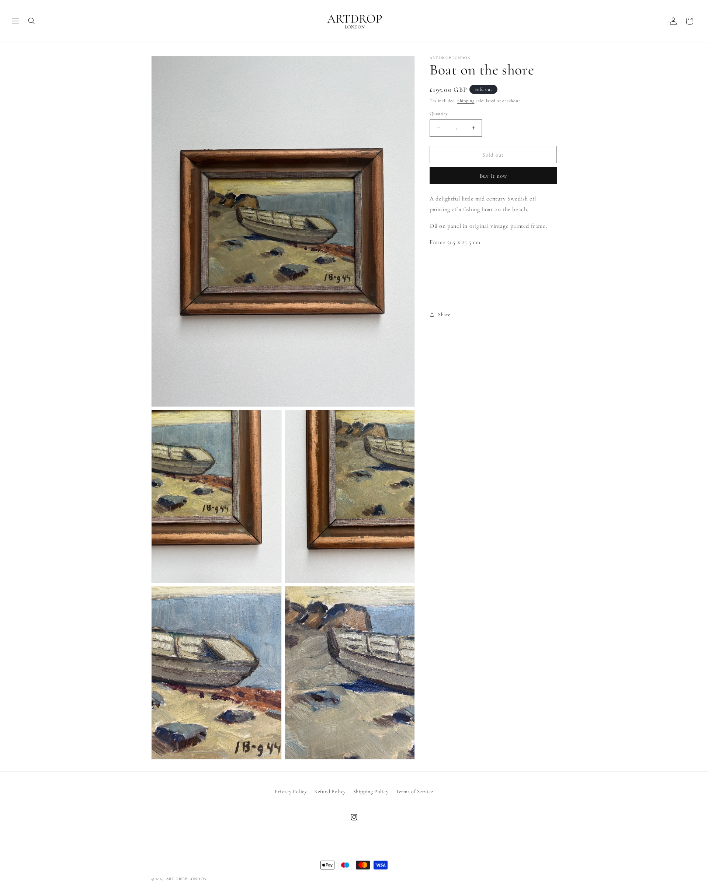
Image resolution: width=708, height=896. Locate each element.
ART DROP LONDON (186, 878)
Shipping (466, 100)
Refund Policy (330, 791)
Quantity (439, 113)
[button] (15, 21)
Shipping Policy (371, 791)
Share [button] (444, 314)
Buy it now (493, 175)
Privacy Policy (291, 791)
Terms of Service (414, 791)
